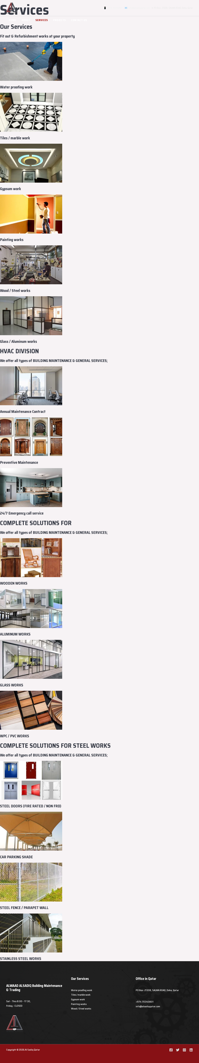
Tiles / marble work (80, 995)
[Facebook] (171, 1050)
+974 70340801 (115, 8)
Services (41, 20)
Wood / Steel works (81, 1009)
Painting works (79, 1004)
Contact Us (79, 20)
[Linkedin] (191, 1050)
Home (12, 20)
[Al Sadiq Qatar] (11, 8)
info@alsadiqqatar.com (139, 8)
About (26, 20)
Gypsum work (78, 999)
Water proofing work (81, 990)
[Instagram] (184, 1050)
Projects (59, 20)
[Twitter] (177, 1050)
